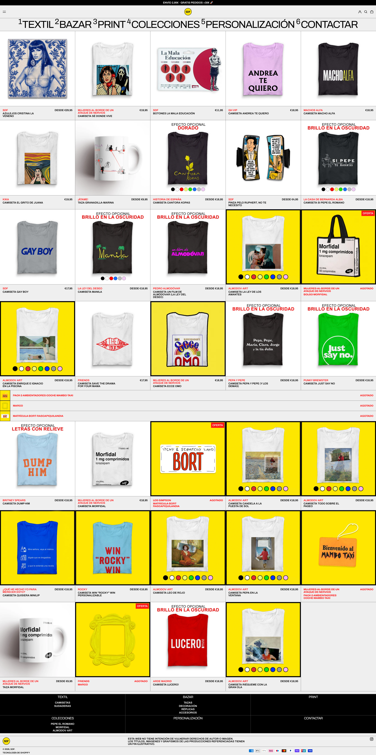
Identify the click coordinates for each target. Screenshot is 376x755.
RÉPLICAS (188, 709)
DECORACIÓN (188, 706)
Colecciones (63, 718)
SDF (12, 749)
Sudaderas (62, 706)
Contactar (313, 718)
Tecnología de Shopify (16, 752)
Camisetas (62, 702)
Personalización (188, 718)
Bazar (188, 697)
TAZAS (188, 702)
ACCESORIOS (188, 712)
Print (313, 697)
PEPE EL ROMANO (62, 723)
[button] (365, 12)
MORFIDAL (62, 727)
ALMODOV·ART (62, 730)
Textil (63, 697)
